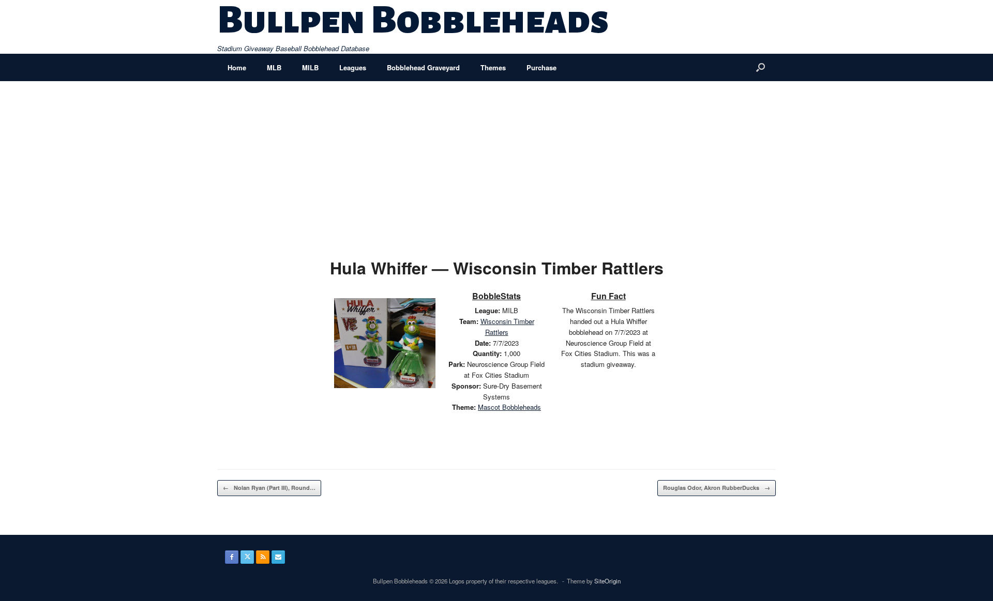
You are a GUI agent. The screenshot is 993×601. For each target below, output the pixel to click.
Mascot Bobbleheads (509, 407)
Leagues (352, 67)
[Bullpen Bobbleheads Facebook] (231, 557)
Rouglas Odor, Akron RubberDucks (716, 487)
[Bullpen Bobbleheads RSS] (262, 557)
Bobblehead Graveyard (423, 67)
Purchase (541, 67)
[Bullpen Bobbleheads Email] (278, 557)
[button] (760, 67)
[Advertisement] (496, 158)
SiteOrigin (607, 581)
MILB (310, 67)
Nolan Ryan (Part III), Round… (269, 487)
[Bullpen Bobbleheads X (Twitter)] (247, 557)
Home (237, 67)
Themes (493, 67)
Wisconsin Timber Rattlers (507, 326)
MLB (274, 67)
